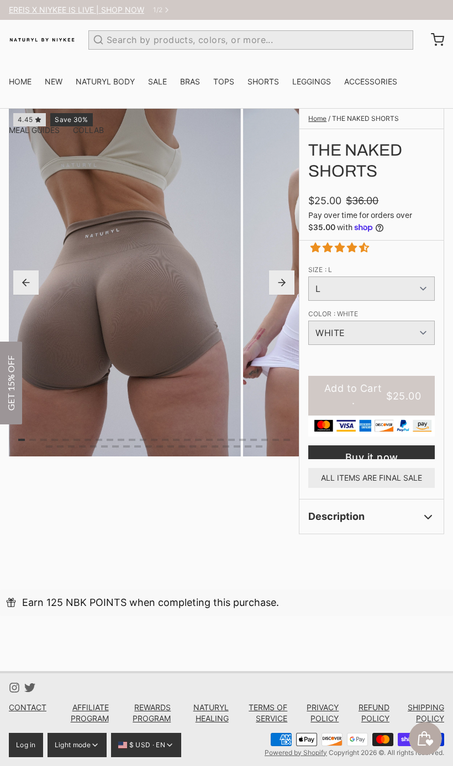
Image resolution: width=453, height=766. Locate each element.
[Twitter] (29, 687)
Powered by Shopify (296, 752)
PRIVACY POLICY (323, 713)
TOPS (223, 81)
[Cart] (433, 39)
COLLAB (88, 130)
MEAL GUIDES (34, 130)
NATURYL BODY (105, 81)
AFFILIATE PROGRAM (90, 713)
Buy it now (371, 455)
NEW (53, 81)
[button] (335, 247)
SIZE (320, 269)
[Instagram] (14, 687)
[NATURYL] (42, 40)
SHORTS (263, 81)
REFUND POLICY (374, 713)
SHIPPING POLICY (426, 713)
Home (317, 118)
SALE (157, 81)
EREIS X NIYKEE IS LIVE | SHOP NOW (76, 9)
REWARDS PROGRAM (152, 713)
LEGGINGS (311, 81)
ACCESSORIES (370, 81)
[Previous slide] (26, 282)
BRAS (190, 81)
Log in (26, 745)
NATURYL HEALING (210, 713)
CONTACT (27, 707)
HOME (20, 81)
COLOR (333, 314)
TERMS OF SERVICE (268, 713)
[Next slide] (281, 282)
